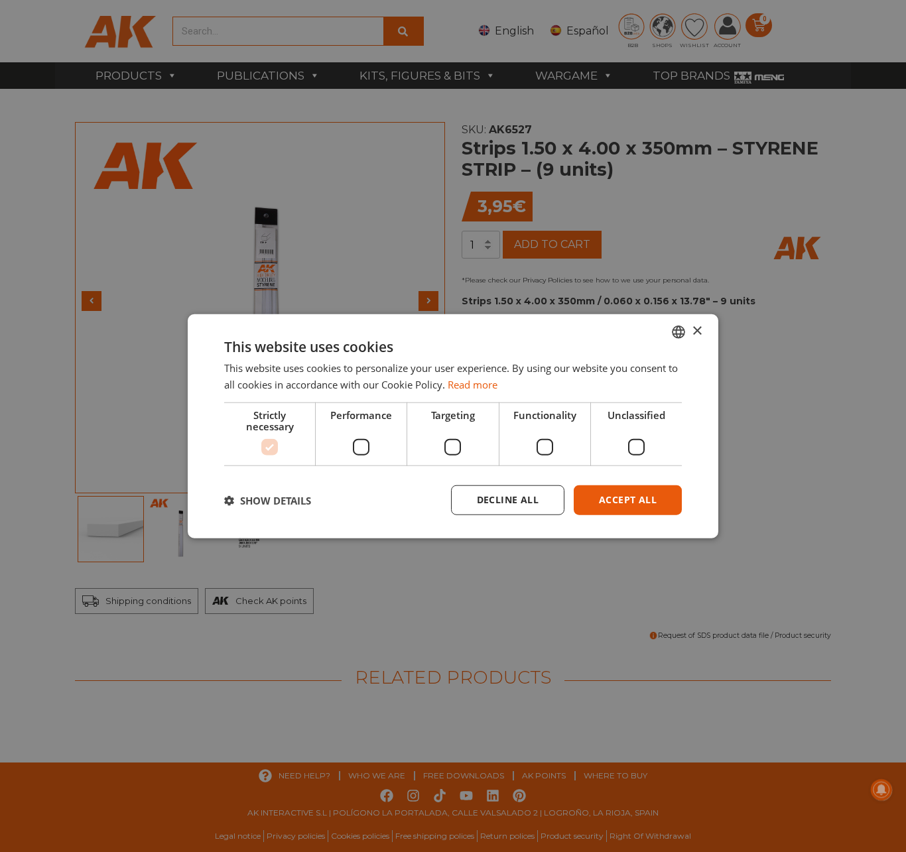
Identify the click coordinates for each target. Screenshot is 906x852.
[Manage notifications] (881, 789)
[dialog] (453, 426)
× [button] (697, 331)
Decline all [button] (508, 499)
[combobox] (678, 331)
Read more (472, 384)
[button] (267, 500)
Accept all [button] (628, 499)
